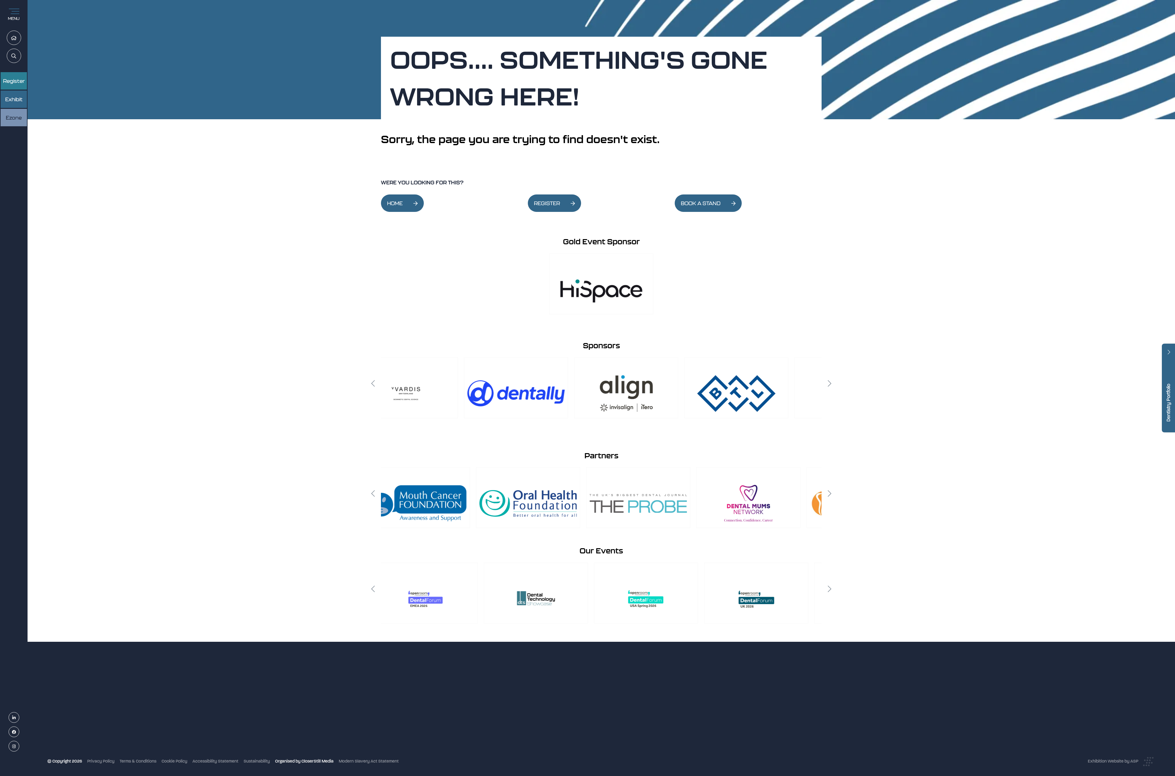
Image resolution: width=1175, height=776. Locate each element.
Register (14, 81)
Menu (14, 18)
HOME (395, 203)
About (533, 745)
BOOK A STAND (701, 203)
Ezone (14, 117)
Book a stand (540, 713)
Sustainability (257, 761)
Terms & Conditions (138, 761)
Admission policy (544, 721)
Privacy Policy (100, 761)
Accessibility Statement (215, 761)
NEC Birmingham (691, 685)
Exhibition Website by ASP (1113, 761)
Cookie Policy (174, 761)
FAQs (533, 729)
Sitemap (536, 753)
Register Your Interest (548, 705)
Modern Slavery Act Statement (369, 761)
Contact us (538, 737)
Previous (373, 383)
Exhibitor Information (548, 697)
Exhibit (14, 99)
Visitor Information (545, 688)
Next (829, 383)
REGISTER (547, 203)
